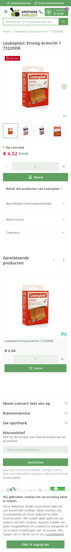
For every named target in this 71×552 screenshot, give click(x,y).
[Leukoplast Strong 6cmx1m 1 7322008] (35, 305)
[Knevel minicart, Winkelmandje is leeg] (49, 12)
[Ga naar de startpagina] (24, 12)
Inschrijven (35, 462)
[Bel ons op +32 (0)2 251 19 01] (41, 12)
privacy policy (11, 477)
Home (6, 31)
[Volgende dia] (63, 260)
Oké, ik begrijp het (35, 544)
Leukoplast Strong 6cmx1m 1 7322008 (29, 341)
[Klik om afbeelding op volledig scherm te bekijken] (35, 86)
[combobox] (31, 21)
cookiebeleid (55, 534)
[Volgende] (64, 86)
